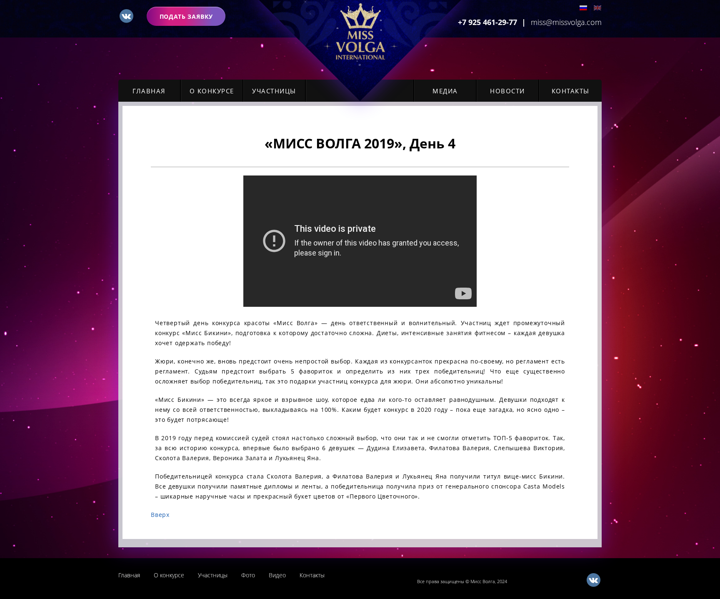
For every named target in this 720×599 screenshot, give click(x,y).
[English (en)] (598, 10)
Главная (149, 91)
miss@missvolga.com (566, 22)
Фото (248, 575)
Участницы (274, 91)
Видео (277, 575)
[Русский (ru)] (584, 10)
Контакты (571, 91)
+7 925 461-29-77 (487, 22)
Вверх (160, 515)
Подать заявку (186, 16)
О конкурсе (212, 91)
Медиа (445, 91)
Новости (507, 91)
